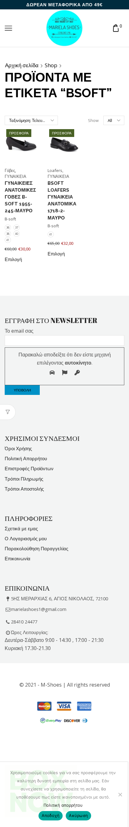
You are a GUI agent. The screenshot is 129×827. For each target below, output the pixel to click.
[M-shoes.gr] (64, 28)
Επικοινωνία (17, 558)
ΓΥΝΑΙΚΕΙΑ (15, 176)
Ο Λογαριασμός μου (26, 538)
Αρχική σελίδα (22, 65)
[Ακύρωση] (120, 794)
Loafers (55, 170)
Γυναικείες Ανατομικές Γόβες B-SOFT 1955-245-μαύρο (20, 197)
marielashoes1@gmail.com (38, 609)
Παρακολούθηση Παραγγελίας (36, 548)
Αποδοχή (51, 815)
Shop (51, 65)
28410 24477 (24, 621)
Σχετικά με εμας (21, 528)
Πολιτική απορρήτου (63, 805)
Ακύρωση (78, 815)
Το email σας (19, 330)
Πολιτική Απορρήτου (26, 458)
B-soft (10, 219)
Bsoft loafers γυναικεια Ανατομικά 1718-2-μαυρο (62, 200)
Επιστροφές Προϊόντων (29, 468)
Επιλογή (13, 259)
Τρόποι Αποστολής (24, 489)
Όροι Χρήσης (18, 448)
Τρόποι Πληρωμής (24, 479)
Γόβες (10, 170)
